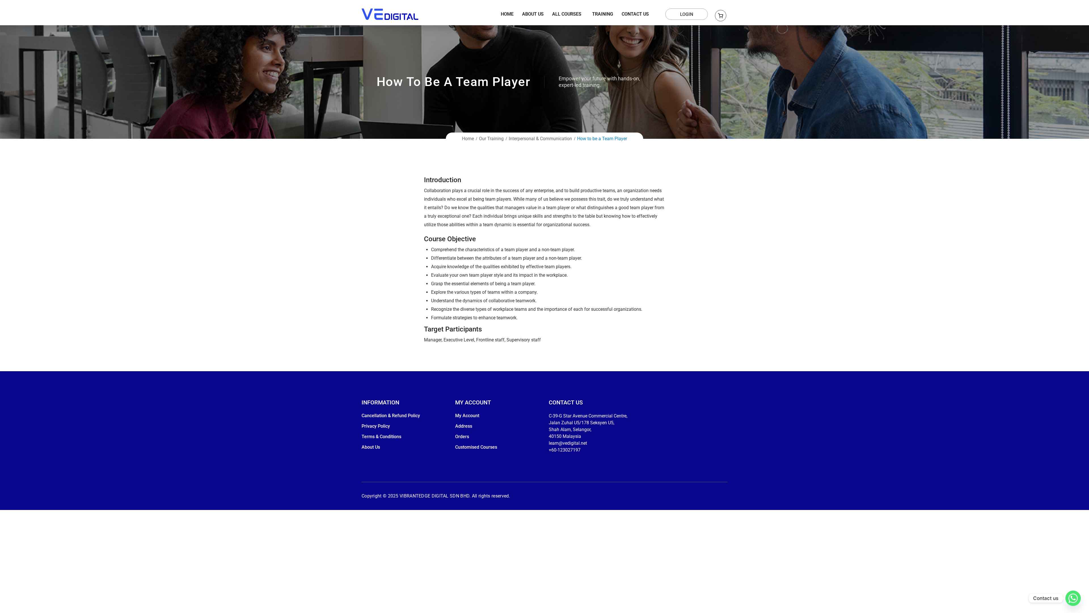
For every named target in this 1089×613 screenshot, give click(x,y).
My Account (467, 415)
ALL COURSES (566, 14)
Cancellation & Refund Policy (391, 415)
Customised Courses (476, 447)
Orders (462, 436)
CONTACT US (635, 14)
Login (686, 14)
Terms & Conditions (381, 436)
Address (463, 426)
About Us (371, 447)
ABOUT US (533, 14)
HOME (507, 14)
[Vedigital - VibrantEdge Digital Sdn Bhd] (390, 13)
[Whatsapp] (1073, 598)
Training (602, 14)
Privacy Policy (376, 426)
